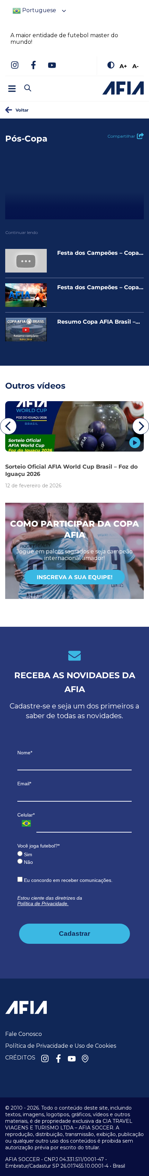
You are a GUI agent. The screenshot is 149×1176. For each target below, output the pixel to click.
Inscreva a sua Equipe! (75, 577)
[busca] (28, 89)
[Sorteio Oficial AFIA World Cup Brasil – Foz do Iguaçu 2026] (74, 426)
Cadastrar (74, 933)
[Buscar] (39, 82)
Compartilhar (121, 136)
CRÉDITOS (20, 1057)
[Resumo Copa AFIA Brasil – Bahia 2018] (26, 329)
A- (135, 66)
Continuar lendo (21, 232)
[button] (8, 426)
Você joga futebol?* (38, 846)
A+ (123, 66)
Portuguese (38, 10)
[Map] (85, 1059)
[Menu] (11, 88)
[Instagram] (14, 66)
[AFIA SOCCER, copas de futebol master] (123, 88)
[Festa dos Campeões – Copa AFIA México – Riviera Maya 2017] (26, 261)
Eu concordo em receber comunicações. (68, 880)
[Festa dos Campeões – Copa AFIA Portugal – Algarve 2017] (26, 295)
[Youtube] (52, 66)
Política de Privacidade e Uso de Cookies (60, 1046)
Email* (24, 783)
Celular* (26, 815)
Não (28, 862)
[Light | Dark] (110, 66)
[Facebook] (33, 66)
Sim (27, 854)
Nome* (24, 752)
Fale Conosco (23, 1034)
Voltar (22, 110)
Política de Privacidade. (43, 903)
